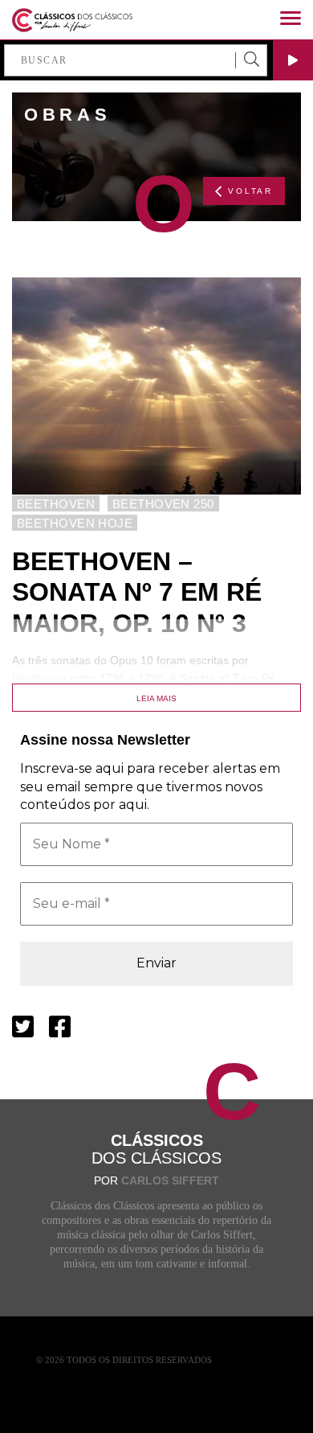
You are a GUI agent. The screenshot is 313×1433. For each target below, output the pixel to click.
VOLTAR (250, 191)
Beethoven (39, 677)
